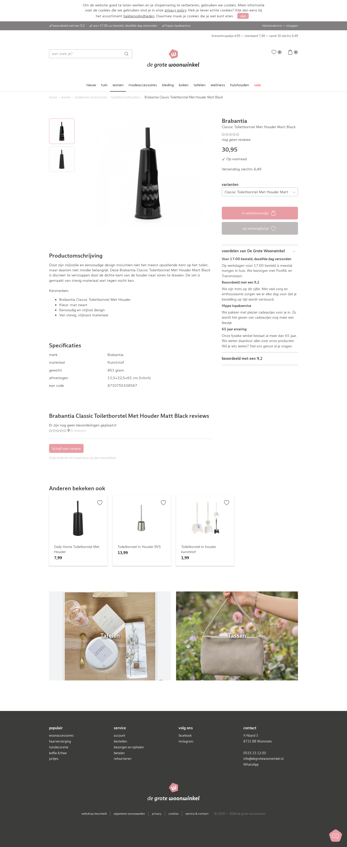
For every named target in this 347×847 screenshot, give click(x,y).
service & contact (197, 813)
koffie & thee (58, 753)
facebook (185, 735)
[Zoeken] (127, 53)
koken (183, 85)
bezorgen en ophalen (129, 747)
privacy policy (175, 10)
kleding (168, 85)
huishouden (239, 85)
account (119, 735)
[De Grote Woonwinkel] (173, 58)
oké (243, 16)
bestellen (120, 741)
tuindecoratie (58, 747)
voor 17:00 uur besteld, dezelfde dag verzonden (125, 25)
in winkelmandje (256, 213)
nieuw (91, 85)
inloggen (292, 25)
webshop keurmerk (94, 813)
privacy (157, 813)
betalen (119, 753)
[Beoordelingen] (260, 134)
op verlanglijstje (256, 228)
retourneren (122, 759)
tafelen (200, 85)
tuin (104, 85)
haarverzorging (60, 741)
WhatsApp (251, 764)
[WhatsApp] (335, 835)
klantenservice (272, 25)
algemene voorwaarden (129, 813)
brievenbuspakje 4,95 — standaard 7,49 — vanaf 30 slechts (255, 36)
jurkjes (53, 759)
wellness (218, 85)
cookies (173, 813)
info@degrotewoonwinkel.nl (263, 759)
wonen (118, 85)
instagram (186, 741)
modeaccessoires (143, 85)
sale (257, 85)
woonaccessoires (61, 735)
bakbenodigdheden (138, 16)
